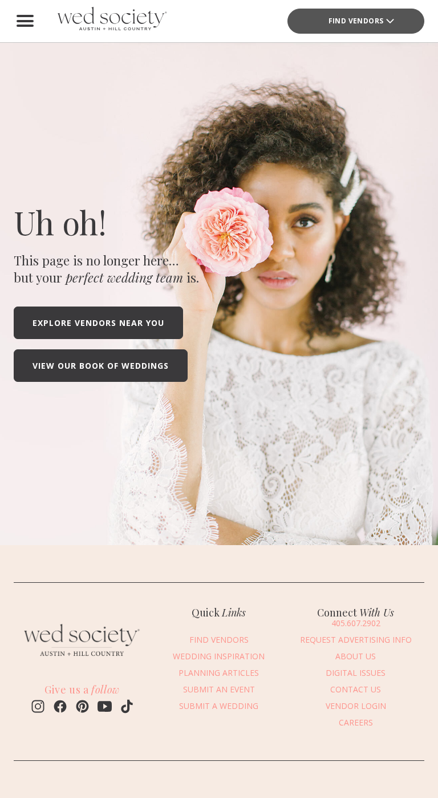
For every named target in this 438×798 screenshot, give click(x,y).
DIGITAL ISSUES (356, 672)
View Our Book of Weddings (101, 365)
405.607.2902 (355, 623)
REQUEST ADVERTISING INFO (356, 639)
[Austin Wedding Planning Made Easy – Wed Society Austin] (111, 21)
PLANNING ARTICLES (219, 672)
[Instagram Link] (38, 707)
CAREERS (356, 722)
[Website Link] (82, 659)
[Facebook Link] (60, 707)
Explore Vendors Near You (98, 322)
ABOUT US (355, 656)
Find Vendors (356, 21)
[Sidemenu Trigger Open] (25, 21)
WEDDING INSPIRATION (219, 656)
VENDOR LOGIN (356, 705)
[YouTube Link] (105, 707)
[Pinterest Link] (82, 707)
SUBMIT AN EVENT (219, 689)
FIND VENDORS (219, 639)
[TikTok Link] (127, 707)
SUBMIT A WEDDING (218, 705)
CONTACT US (355, 689)
